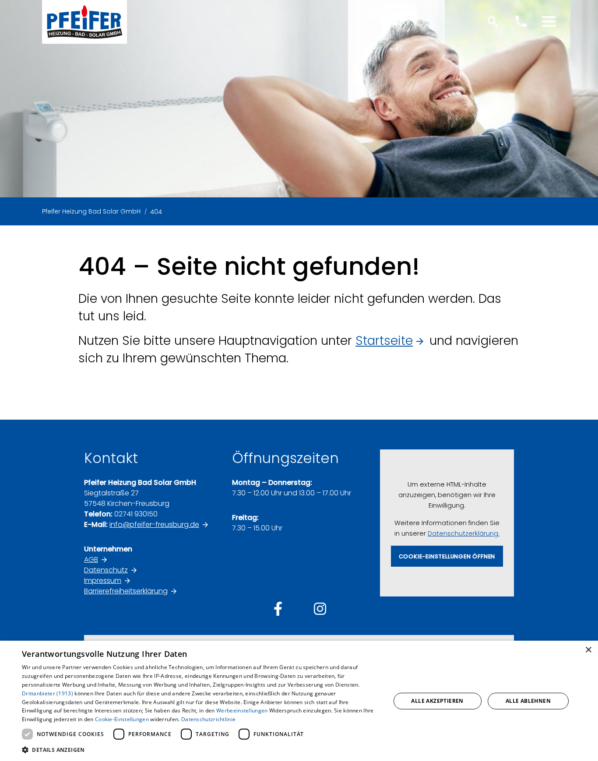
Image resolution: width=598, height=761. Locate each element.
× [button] (588, 650)
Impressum (102, 580)
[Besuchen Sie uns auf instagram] (320, 608)
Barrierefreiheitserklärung (126, 591)
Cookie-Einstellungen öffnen (447, 556)
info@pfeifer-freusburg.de (154, 524)
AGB (91, 559)
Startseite (384, 340)
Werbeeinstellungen (241, 710)
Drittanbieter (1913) (47, 693)
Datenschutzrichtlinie (208, 719)
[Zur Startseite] (84, 22)
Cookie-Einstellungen (122, 719)
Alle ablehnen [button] (528, 701)
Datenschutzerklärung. (464, 533)
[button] (549, 21)
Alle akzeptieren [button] (437, 701)
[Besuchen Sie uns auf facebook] (277, 608)
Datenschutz (106, 570)
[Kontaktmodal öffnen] (521, 21)
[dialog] (299, 701)
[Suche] (493, 21)
